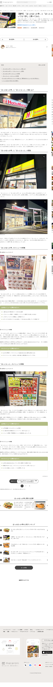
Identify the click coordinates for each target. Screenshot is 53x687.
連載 (8, 631)
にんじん (44, 5)
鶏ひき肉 (14, 5)
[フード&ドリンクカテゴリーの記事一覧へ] (19, 28)
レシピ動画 (49, 2)
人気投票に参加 (40, 631)
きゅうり (35, 5)
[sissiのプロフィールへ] (24, 47)
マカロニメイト (14, 631)
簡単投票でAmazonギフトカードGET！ (26, 24)
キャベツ (10, 5)
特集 (4, 631)
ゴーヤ (23, 5)
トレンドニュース (6, 629)
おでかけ (26, 629)
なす (6, 5)
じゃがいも (31, 5)
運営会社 (46, 666)
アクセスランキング (24, 631)
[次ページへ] (29, 485)
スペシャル (32, 631)
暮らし (31, 629)
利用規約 (50, 666)
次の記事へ (36, 39)
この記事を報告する (45, 476)
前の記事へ (12, 39)
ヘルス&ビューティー (39, 629)
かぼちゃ (40, 5)
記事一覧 (46, 662)
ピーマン (19, 5)
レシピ (14, 629)
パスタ (26, 5)
